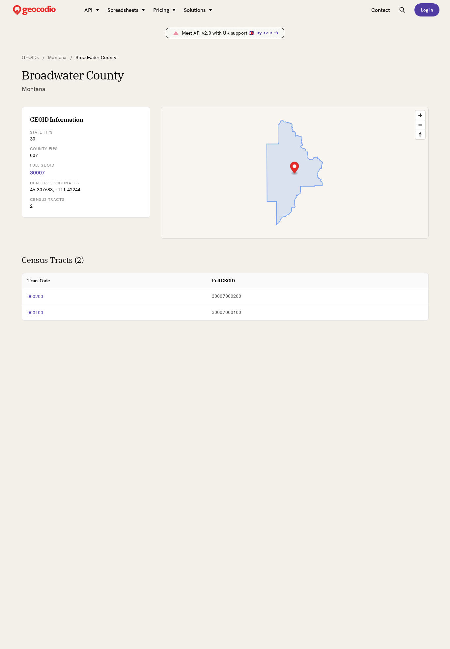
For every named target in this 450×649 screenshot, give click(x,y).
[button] (294, 168)
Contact (380, 10)
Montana (57, 57)
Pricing (161, 10)
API (88, 10)
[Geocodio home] (44, 10)
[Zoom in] (420, 115)
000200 (35, 296)
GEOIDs (30, 57)
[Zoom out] (420, 125)
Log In (427, 10)
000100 (35, 313)
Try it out (264, 32)
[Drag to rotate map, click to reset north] (420, 134)
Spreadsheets (122, 10)
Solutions (195, 10)
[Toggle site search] (402, 10)
